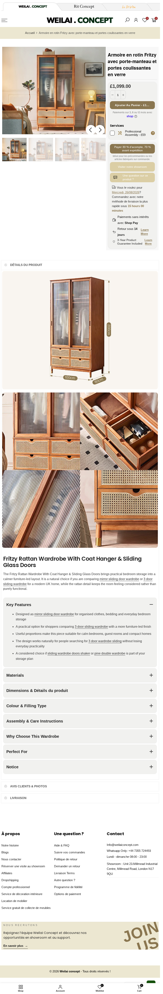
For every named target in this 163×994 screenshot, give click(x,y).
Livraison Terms (64, 873)
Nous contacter (11, 859)
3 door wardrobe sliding (105, 641)
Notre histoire (10, 845)
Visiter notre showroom (132, 166)
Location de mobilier (14, 901)
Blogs (5, 852)
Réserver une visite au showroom (23, 866)
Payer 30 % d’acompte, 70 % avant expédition (132, 148)
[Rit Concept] (82, 7)
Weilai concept (70, 971)
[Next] (100, 130)
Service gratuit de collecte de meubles (26, 908)
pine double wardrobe (109, 653)
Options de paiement (67, 894)
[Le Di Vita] (126, 7)
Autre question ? (64, 880)
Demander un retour (67, 866)
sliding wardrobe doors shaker (69, 653)
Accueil (30, 33)
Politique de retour (65, 859)
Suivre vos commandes (69, 852)
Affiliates (6, 873)
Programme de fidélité (68, 887)
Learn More (145, 231)
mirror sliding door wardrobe (119, 579)
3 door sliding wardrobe (91, 626)
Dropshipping (9, 880)
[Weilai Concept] (33, 6)
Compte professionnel (15, 887)
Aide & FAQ (61, 845)
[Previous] (91, 130)
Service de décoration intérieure (21, 894)
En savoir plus (15, 945)
